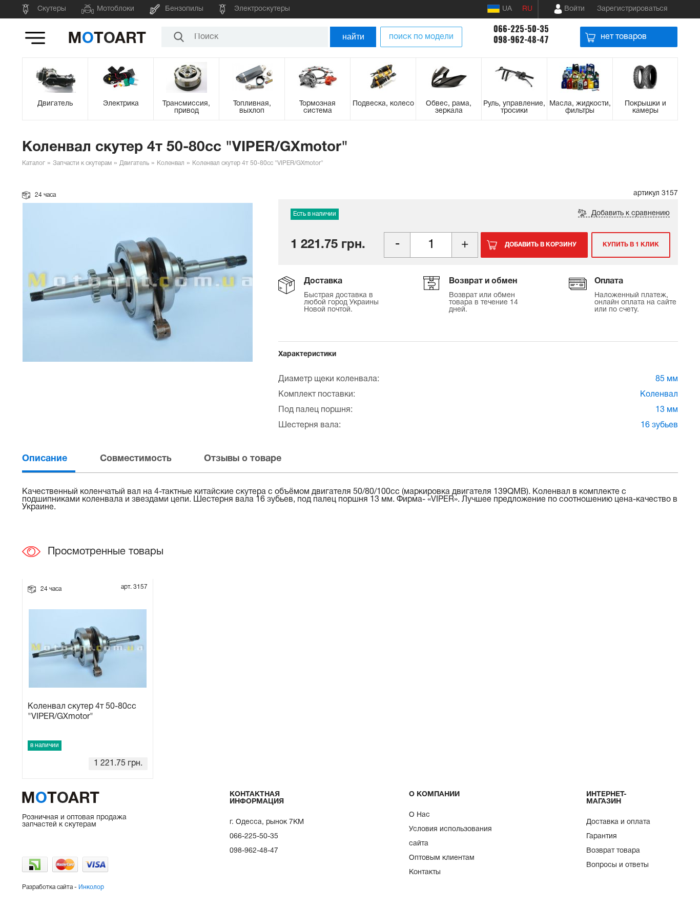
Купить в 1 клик (631, 244)
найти (353, 36)
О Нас (419, 815)
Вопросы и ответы (617, 865)
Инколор (91, 887)
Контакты (425, 872)
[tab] (60, 458)
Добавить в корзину (541, 244)
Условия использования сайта (450, 836)
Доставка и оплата (618, 822)
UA (507, 9)
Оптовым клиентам (442, 858)
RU (527, 9)
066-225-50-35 (521, 29)
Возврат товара (613, 851)
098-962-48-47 (521, 39)
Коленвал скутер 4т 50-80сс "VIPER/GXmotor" (82, 711)
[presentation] (60, 458)
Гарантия (601, 836)
